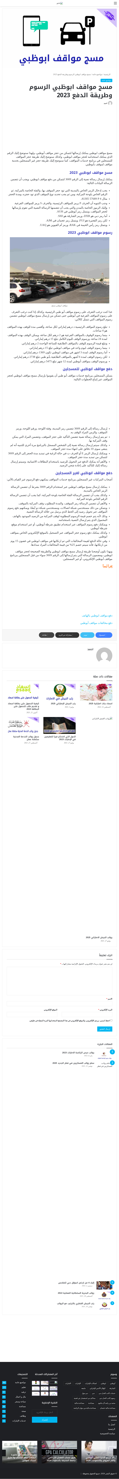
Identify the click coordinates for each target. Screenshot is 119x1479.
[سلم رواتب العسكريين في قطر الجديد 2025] (104, 1170)
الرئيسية (107, 74)
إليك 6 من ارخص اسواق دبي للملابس (76, 1283)
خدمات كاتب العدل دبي (107, 1393)
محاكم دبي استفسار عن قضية (84, 1398)
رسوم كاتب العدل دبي (107, 1398)
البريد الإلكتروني (105, 1010)
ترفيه (23, 1392)
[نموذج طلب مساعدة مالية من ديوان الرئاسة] (36, 1394)
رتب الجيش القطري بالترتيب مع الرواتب (75, 1303)
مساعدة (91, 1403)
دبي (93, 1393)
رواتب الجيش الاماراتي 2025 (99, 937)
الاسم (109, 999)
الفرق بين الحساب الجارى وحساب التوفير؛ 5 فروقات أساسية (99, 1459)
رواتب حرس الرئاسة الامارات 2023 (78, 1053)
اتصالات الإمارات (91, 1383)
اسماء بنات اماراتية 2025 (100, 704)
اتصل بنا (111, 1424)
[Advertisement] (59, 129)
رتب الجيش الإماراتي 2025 (63, 704)
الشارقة (112, 1388)
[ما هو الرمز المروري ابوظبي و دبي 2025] (44, 1388)
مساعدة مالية (79, 1403)
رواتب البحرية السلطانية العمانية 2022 (76, 1293)
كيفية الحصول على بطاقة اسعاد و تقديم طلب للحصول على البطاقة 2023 (23, 706)
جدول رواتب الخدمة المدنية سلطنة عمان (26, 738)
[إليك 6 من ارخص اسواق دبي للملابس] (104, 1285)
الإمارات (78, 1383)
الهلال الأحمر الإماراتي (97, 1388)
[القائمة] (115, 4)
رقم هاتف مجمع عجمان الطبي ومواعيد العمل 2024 (21, 1459)
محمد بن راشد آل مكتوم (106, 1403)
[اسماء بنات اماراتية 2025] (96, 692)
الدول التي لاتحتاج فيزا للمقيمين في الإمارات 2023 (60, 738)
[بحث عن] (3, 4)
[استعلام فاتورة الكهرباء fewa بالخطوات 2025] (36, 1388)
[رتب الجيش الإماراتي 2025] (59, 692)
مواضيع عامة (97, 74)
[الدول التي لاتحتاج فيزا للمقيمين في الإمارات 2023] (59, 725)
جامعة (83, 1388)
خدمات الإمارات (19, 1421)
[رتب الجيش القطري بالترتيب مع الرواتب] (104, 1306)
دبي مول (85, 1393)
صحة (24, 1411)
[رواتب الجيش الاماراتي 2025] (96, 826)
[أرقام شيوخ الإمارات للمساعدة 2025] (53, 1388)
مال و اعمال (21, 1397)
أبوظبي (112, 1383)
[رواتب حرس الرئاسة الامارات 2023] (104, 1055)
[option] (99, 1452)
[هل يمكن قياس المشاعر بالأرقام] (53, 1383)
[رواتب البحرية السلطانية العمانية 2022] (104, 1296)
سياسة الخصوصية (107, 1433)
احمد (105, 103)
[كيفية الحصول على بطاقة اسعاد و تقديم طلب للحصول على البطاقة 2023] (23, 692)
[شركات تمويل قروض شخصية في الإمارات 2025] (44, 1383)
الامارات (68, 1383)
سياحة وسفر (20, 1402)
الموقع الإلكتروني (50, 1010)
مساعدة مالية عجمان (107, 1408)
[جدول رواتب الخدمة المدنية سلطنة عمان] (23, 725)
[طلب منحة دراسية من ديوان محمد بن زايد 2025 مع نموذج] (44, 1394)
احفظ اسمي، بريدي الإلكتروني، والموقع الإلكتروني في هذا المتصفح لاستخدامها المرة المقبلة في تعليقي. (69, 1021)
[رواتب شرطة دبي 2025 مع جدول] (53, 1394)
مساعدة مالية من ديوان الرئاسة (85, 1408)
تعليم (24, 1387)
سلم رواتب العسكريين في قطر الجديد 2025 (73, 1063)
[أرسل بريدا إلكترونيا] (102, 103)
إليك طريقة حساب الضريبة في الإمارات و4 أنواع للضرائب (61, 1459)
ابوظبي (103, 1383)
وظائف (23, 1416)
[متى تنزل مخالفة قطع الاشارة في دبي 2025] (36, 1383)
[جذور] (59, 3)
